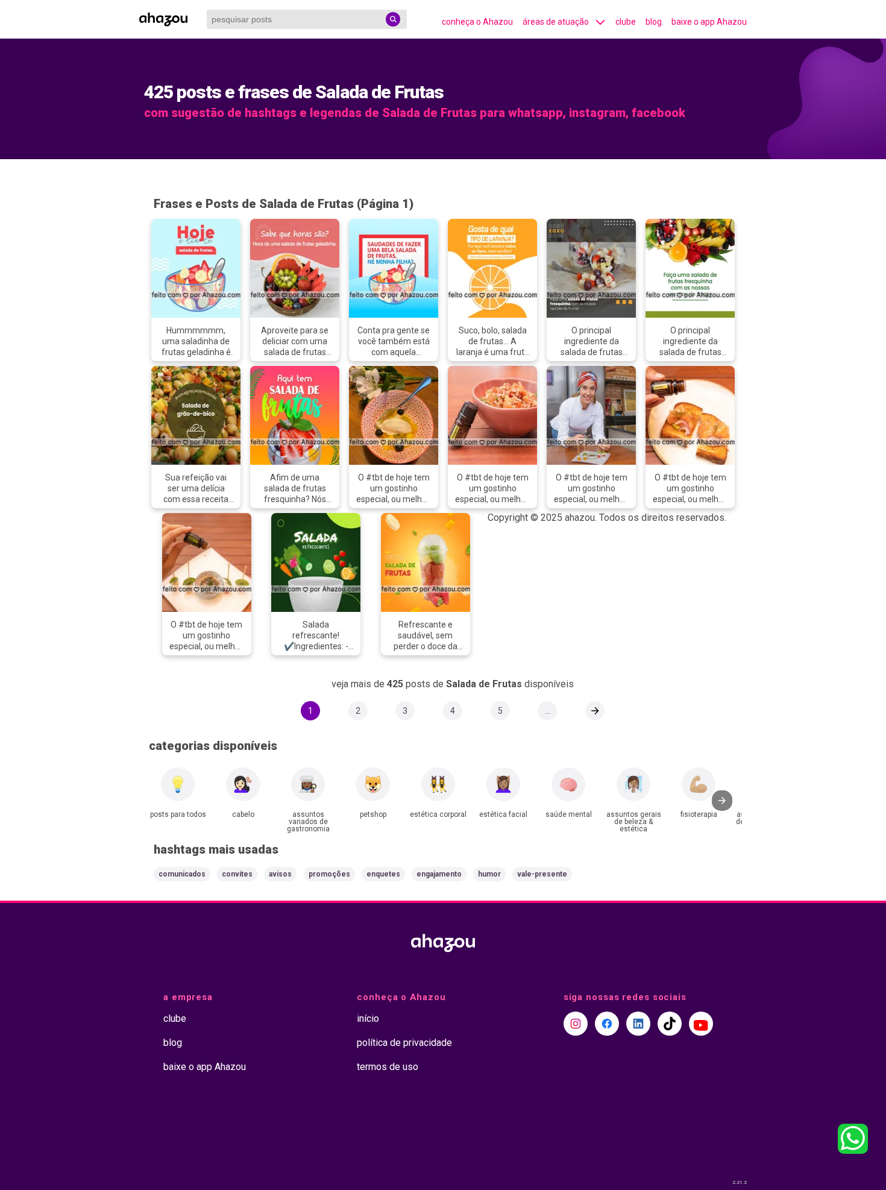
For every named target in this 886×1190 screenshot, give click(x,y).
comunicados (182, 874)
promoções (329, 874)
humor (489, 874)
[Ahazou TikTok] (670, 1024)
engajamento (439, 874)
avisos (280, 874)
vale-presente (542, 874)
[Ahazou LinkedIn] (638, 1024)
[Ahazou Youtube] (701, 1024)
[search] (393, 19)
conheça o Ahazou (477, 22)
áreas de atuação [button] (556, 22)
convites (237, 874)
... (547, 711)
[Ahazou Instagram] (576, 1024)
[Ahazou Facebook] (607, 1024)
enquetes (383, 874)
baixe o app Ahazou (709, 22)
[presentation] (722, 800)
